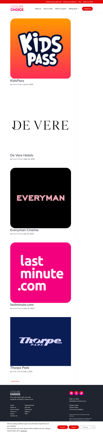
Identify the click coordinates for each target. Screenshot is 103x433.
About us (38, 9)
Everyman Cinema (24, 230)
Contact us (87, 9)
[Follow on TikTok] (81, 393)
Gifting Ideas (73, 9)
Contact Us (14, 416)
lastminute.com (22, 304)
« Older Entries (15, 381)
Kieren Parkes (18, 84)
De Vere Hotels (21, 155)
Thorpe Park (19, 368)
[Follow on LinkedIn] (71, 393)
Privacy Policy (73, 407)
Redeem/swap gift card (53, 2)
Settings (85, 427)
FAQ (79, 2)
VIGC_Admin (17, 371)
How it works (48, 9)
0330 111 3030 (88, 2)
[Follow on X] (76, 393)
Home (12, 405)
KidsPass (17, 80)
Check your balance (69, 2)
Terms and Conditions (76, 409)
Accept (62, 427)
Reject (74, 427)
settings (24, 431)
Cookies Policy (74, 405)
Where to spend (60, 9)
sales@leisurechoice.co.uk (77, 401)
